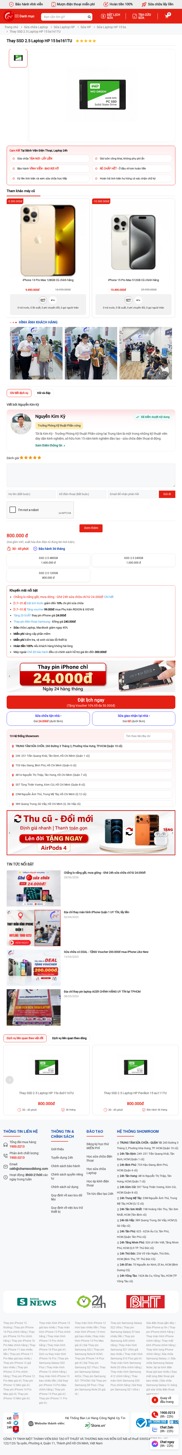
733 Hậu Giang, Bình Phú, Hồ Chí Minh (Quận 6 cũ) (46, 765)
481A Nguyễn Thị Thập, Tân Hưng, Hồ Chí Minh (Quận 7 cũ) (51, 775)
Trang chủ (11, 27)
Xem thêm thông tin (48, 445)
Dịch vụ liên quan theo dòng (69, 1038)
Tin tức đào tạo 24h (100, 1193)
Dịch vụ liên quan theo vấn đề (25, 1038)
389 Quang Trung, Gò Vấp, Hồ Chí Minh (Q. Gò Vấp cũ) (48, 804)
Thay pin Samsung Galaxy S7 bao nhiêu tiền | (125, 1332)
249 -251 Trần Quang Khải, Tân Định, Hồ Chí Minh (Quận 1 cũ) (53, 755)
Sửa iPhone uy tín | (157, 1327)
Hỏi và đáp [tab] (43, 393)
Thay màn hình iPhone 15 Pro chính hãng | (52, 1341)
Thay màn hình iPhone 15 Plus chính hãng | (55, 1332)
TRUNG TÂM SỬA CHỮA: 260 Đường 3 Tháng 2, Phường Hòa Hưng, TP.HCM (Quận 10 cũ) (69, 746)
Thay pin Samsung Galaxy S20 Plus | (54, 1363)
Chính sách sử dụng (64, 1187)
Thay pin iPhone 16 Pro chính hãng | (19, 1336)
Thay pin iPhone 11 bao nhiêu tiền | (19, 1350)
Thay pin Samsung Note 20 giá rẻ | (90, 1390)
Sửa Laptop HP (64, 27)
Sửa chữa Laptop (36, 27)
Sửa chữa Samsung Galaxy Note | (161, 1363)
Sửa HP (86, 27)
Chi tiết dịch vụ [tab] (19, 393)
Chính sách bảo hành (65, 1166)
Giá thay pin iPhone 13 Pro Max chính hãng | (53, 1385)
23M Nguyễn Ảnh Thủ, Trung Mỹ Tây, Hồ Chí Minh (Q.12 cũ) (51, 794)
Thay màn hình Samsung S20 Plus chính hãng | (125, 1381)
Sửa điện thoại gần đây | (160, 1323)
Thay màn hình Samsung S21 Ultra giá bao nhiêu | (124, 1350)
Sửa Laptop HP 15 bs (111, 27)
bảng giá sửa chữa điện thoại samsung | (161, 1390)
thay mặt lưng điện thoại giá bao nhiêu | (161, 1376)
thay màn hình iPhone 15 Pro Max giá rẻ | (90, 1341)
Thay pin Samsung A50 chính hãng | (123, 1341)
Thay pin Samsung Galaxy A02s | (90, 1372)
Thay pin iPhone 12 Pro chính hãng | (15, 1372)
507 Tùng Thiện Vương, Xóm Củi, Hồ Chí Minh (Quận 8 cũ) (50, 784)
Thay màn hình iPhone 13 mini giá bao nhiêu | (90, 1332)
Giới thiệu (57, 1149)
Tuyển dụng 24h (62, 1157)
